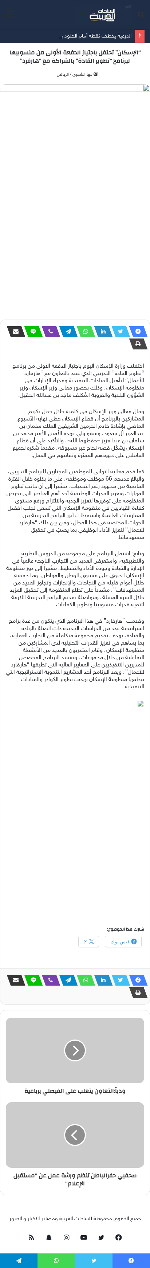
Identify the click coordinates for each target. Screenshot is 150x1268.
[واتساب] (83, 331)
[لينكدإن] (101, 331)
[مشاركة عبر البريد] (14, 331)
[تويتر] (118, 331)
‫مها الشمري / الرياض (74, 74)
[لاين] (31, 331)
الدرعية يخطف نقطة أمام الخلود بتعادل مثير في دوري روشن (67, 36)
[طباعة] (136, 343)
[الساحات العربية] (103, 14)
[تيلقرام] (66, 331)
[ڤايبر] (49, 331)
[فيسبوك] (136, 331)
